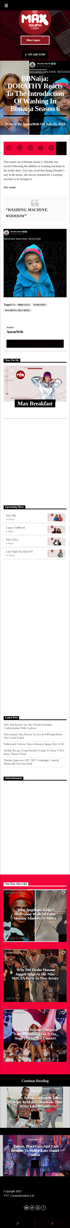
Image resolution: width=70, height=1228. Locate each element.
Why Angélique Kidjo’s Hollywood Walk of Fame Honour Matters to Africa (35, 914)
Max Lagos (33, 40)
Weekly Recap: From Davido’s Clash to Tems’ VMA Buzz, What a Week (34, 752)
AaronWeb (30, 124)
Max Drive (12, 539)
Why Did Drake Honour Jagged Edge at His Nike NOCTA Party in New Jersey (35, 973)
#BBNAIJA (24, 305)
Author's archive (35, 343)
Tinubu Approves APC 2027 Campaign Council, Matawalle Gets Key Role (31, 762)
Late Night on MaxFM (19, 551)
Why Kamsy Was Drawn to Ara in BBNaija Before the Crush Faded (33, 736)
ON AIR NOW (36, 54)
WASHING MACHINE (17, 310)
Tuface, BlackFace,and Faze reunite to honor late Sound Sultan (35, 1150)
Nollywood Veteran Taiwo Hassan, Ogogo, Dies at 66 (34, 744)
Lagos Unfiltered (15, 527)
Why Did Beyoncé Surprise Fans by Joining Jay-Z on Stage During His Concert (35, 1033)
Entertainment (35, 72)
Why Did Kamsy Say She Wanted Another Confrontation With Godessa (28, 726)
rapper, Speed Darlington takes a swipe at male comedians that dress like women (35, 1102)
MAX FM (10, 936)
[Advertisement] (35, 461)
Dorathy (40, 305)
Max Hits (11, 515)
